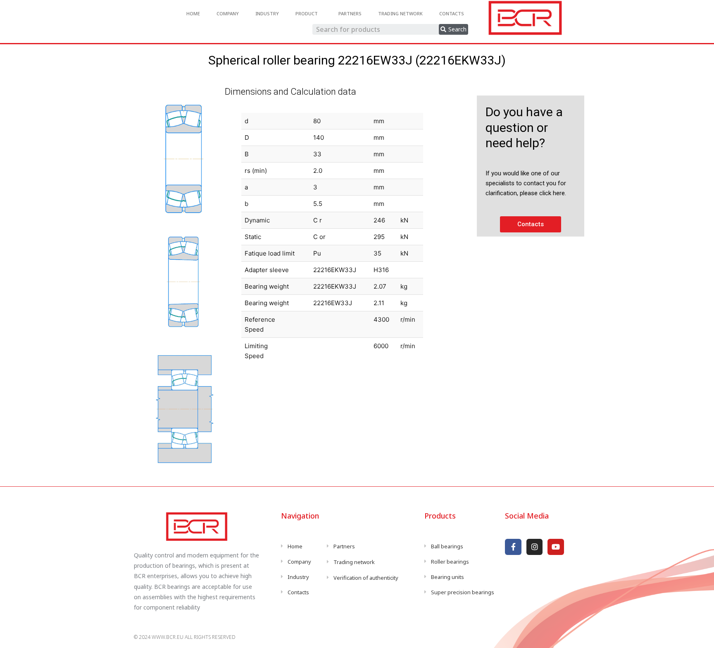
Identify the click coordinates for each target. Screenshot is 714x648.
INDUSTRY (267, 13)
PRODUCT (306, 13)
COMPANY (228, 13)
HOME (193, 13)
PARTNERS (350, 13)
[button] (530, 224)
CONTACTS (451, 13)
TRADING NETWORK (400, 13)
